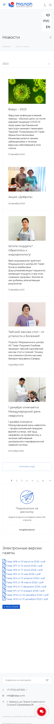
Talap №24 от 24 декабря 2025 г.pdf (27, 595)
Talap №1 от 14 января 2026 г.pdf (25, 590)
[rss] (51, 37)
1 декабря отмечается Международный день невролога (24, 411)
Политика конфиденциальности (19, 717)
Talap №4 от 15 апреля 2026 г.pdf (25, 578)
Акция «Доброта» (20, 197)
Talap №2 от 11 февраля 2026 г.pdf (26, 586)
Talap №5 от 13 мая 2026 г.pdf (23, 574)
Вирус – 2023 (17, 109)
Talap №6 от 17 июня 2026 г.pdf (24, 569)
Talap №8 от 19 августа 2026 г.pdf (25, 561)
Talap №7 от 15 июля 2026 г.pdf (24, 565)
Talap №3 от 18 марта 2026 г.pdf (24, 582)
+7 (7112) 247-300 (16, 690)
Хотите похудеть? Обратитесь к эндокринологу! (20, 250)
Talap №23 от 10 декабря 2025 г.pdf (27, 599)
